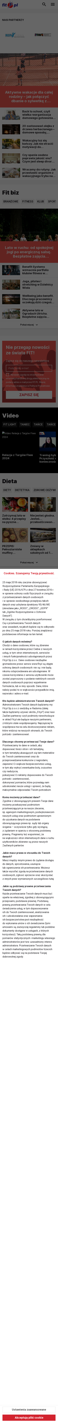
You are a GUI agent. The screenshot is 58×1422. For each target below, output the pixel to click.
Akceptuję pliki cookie (29, 1417)
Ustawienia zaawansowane (29, 1409)
